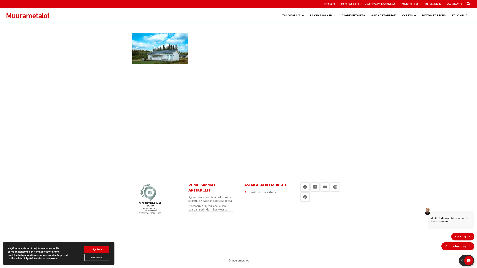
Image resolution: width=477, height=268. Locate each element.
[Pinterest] (305, 197)
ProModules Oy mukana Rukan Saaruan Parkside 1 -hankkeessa (207, 207)
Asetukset (97, 257)
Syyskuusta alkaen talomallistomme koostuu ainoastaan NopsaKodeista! (210, 199)
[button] (442, 3)
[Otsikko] (28, 15)
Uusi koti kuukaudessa (262, 192)
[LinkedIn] (315, 187)
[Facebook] (305, 187)
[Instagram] (335, 187)
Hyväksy (97, 249)
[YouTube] (325, 187)
